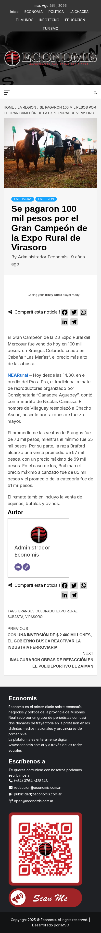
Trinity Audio (53, 295)
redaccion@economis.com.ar (37, 787)
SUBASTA (15, 617)
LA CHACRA (79, 11)
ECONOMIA (34, 11)
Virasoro (34, 617)
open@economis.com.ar (33, 801)
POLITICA (56, 11)
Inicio (14, 11)
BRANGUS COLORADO (36, 611)
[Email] (18, 567)
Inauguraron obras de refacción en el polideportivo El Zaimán (51, 659)
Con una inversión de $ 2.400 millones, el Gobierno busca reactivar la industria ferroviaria (50, 638)
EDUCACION (75, 19)
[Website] (26, 567)
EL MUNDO (25, 19)
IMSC (64, 925)
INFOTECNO (49, 19)
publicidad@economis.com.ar (37, 794)
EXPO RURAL (66, 611)
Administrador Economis (43, 256)
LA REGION (46, 199)
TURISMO (50, 27)
